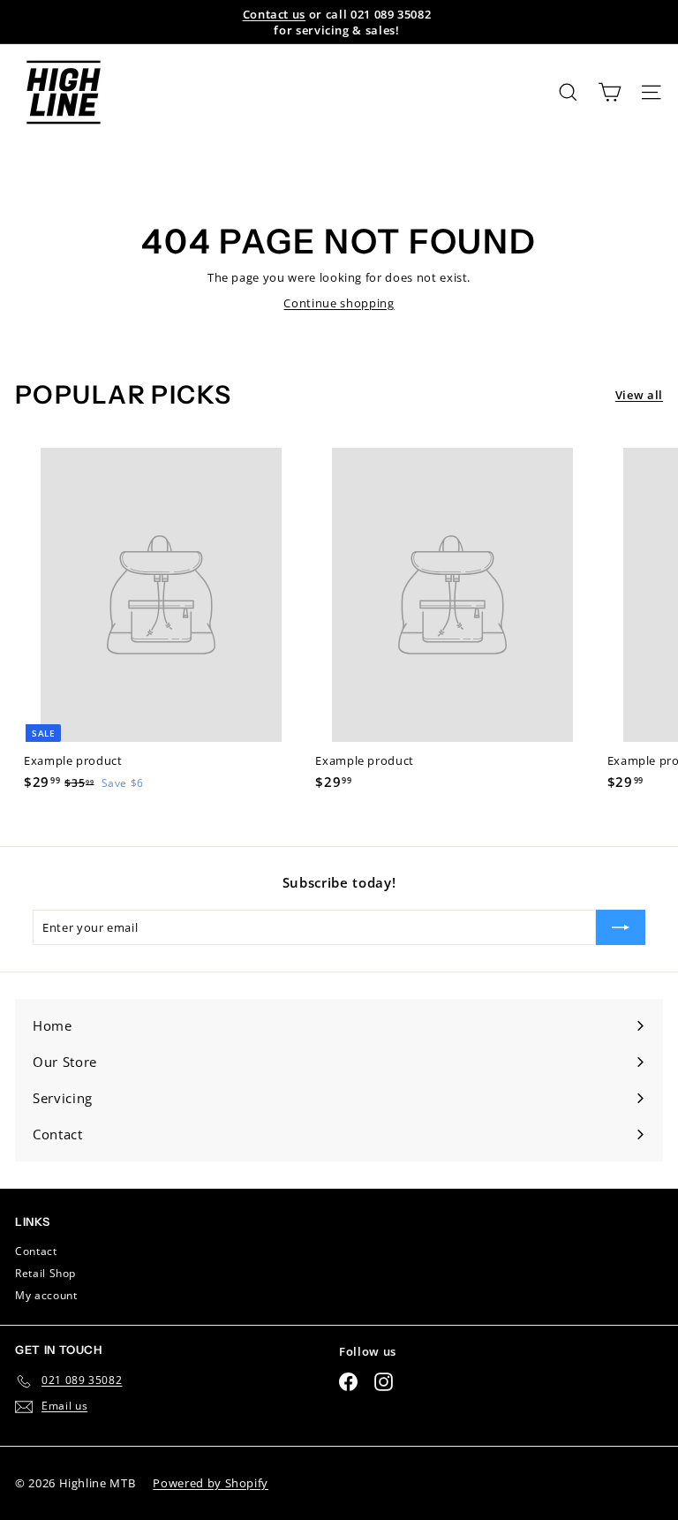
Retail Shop (45, 1273)
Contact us (274, 14)
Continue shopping (338, 303)
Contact (36, 1251)
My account (46, 1295)
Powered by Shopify (210, 1483)
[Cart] (609, 92)
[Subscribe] (620, 927)
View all (639, 395)
